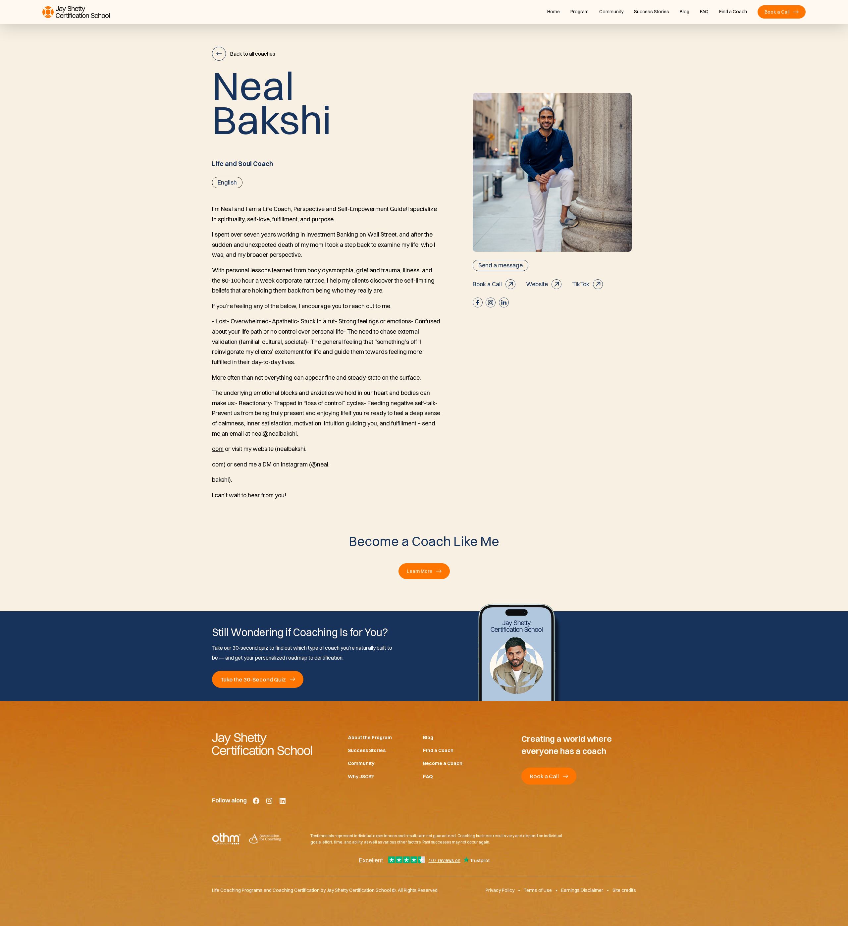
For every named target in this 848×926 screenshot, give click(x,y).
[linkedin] (504, 302)
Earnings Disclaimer (582, 891)
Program (579, 12)
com (218, 449)
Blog (684, 12)
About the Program (370, 737)
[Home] (269, 744)
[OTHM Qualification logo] (226, 839)
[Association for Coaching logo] (265, 839)
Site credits (624, 891)
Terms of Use (538, 891)
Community (611, 12)
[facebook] (478, 302)
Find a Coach (733, 12)
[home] (76, 12)
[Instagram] (269, 800)
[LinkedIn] (283, 800)
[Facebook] (256, 800)
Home (553, 12)
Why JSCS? (361, 777)
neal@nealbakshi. (274, 433)
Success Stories (651, 12)
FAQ (704, 12)
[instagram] (491, 302)
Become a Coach (442, 764)
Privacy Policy (500, 891)
